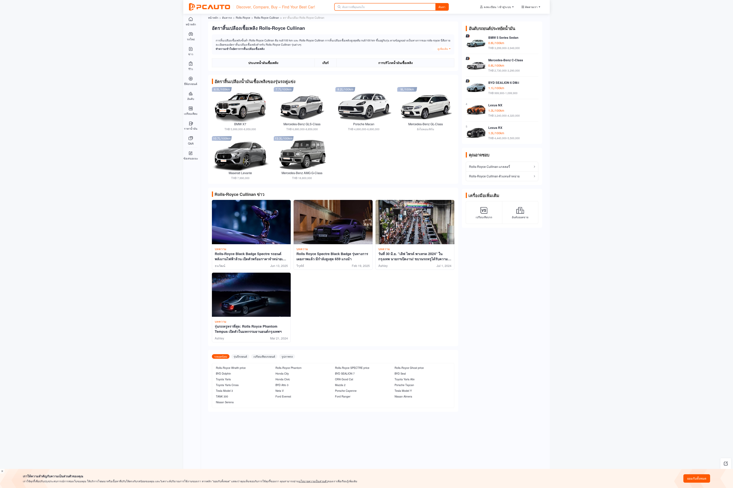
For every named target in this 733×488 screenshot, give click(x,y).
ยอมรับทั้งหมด (696, 478)
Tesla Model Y (403, 391)
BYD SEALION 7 (345, 373)
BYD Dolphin (223, 373)
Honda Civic (282, 379)
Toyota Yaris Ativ (405, 379)
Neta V (279, 391)
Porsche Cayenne (346, 391)
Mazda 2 (340, 385)
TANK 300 (222, 396)
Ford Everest (283, 396)
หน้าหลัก (213, 17)
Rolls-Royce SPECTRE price (352, 368)
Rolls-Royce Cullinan (266, 17)
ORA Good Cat (344, 379)
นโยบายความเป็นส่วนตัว (313, 481)
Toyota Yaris (223, 379)
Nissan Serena (225, 402)
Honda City (282, 373)
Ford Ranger (342, 396)
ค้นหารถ (227, 17)
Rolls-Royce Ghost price (409, 368)
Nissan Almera (403, 396)
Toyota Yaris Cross (227, 385)
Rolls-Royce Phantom (288, 368)
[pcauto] (209, 7)
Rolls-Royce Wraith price (231, 368)
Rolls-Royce (243, 17)
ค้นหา (441, 7)
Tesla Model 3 (224, 391)
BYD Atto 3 (281, 385)
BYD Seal (400, 373)
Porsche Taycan (404, 385)
